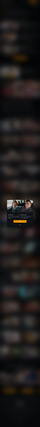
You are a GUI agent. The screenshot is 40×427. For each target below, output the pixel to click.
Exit (20, 224)
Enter (20, 221)
